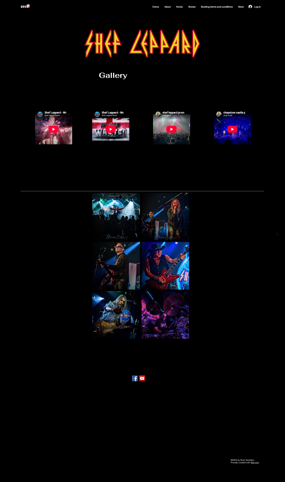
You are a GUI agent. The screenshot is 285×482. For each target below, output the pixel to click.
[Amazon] (277, 221)
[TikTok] (277, 248)
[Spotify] (277, 234)
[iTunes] (277, 228)
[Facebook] (277, 261)
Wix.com (255, 462)
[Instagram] (277, 254)
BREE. (25, 7)
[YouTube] (277, 241)
